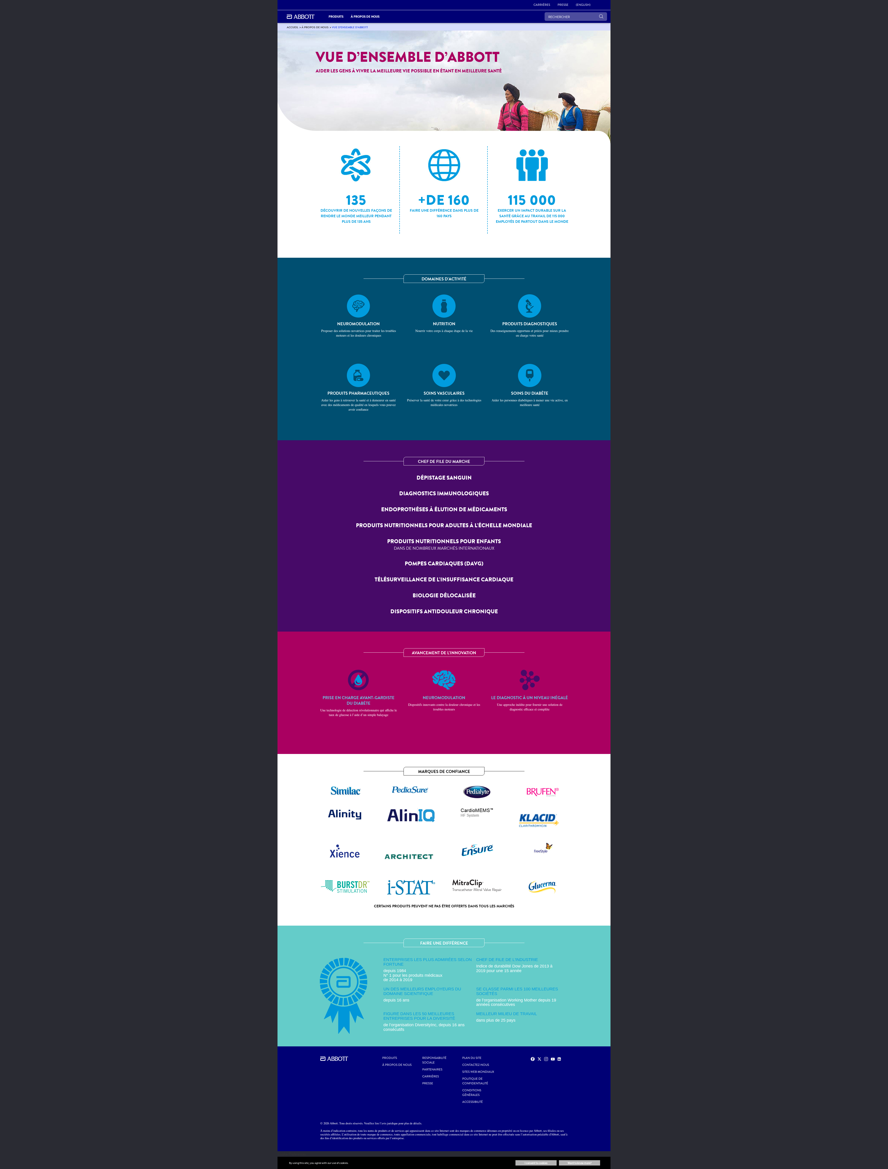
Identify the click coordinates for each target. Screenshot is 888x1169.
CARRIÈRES (430, 1076)
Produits (389, 1058)
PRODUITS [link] (336, 16)
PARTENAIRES (432, 1069)
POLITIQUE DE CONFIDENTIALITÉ (475, 1081)
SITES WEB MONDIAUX (478, 1072)
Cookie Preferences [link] (292, 1154)
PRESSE (427, 1083)
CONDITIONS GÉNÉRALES (471, 1092)
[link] (292, 27)
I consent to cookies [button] (536, 1163)
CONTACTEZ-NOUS (475, 1065)
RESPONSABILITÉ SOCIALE (434, 1060)
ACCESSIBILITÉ (472, 1102)
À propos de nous (397, 1065)
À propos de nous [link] (365, 16)
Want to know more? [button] (580, 1163)
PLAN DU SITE (471, 1058)
